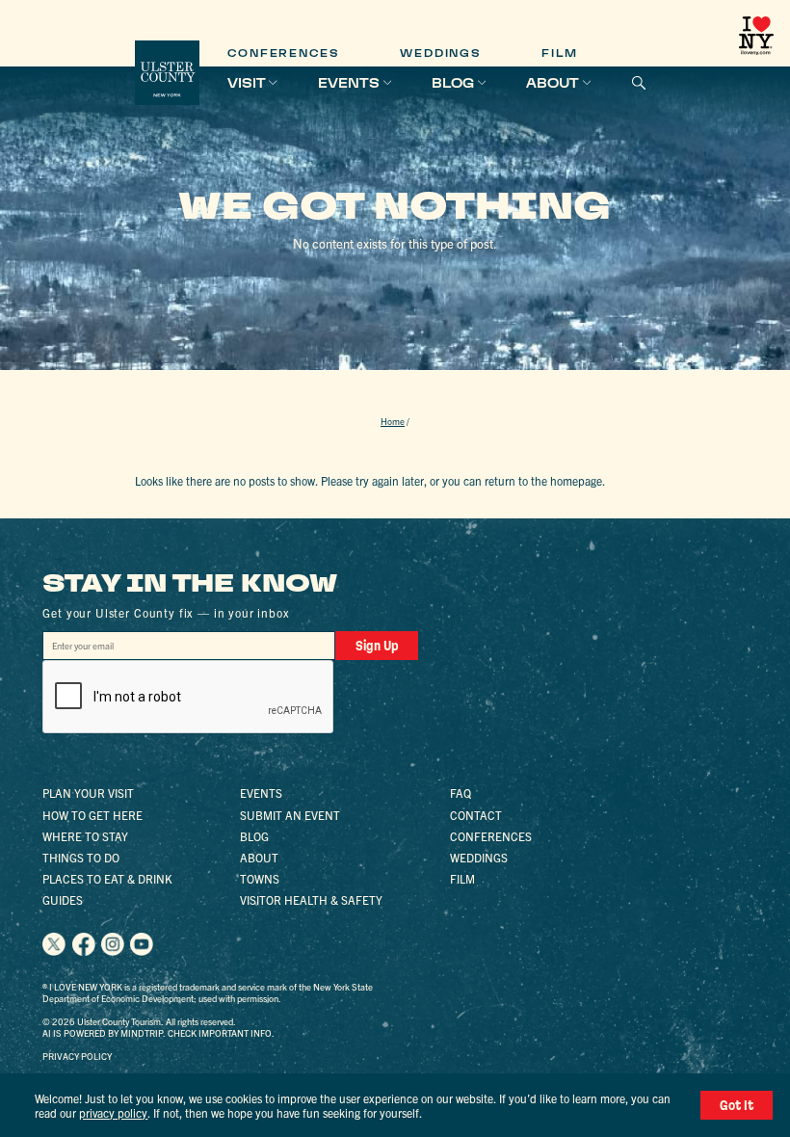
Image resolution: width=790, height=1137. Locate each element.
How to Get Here (92, 814)
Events (349, 83)
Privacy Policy (77, 1056)
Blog (453, 83)
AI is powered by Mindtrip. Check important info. (158, 1033)
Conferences (283, 53)
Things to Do (80, 857)
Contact (476, 814)
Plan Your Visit (88, 792)
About (552, 83)
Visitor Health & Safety (311, 899)
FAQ (460, 792)
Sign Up (377, 645)
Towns (259, 878)
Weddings (440, 53)
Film (559, 53)
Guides (62, 899)
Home (393, 421)
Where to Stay (85, 836)
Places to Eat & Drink (107, 878)
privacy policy (113, 1112)
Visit (246, 83)
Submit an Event (290, 814)
